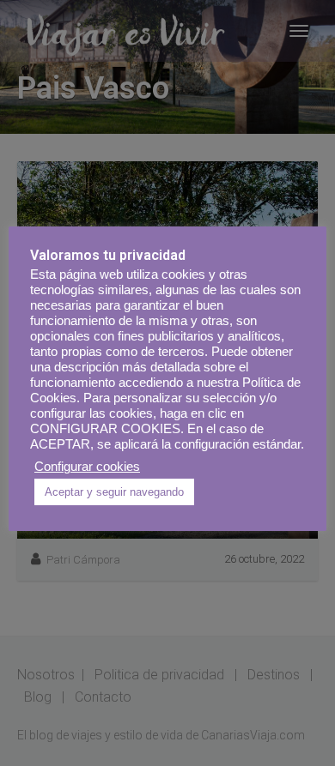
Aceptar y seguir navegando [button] (114, 492)
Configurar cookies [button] (87, 466)
